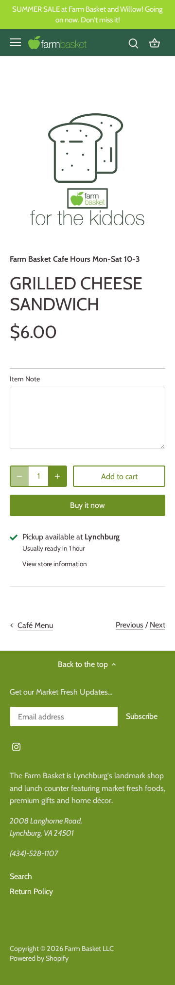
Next (157, 624)
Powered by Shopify (39, 958)
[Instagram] (16, 746)
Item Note (25, 379)
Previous (129, 624)
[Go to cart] (154, 42)
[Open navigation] (15, 42)
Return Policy (31, 891)
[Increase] (57, 476)
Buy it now (87, 505)
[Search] (133, 42)
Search (21, 876)
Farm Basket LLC (89, 948)
